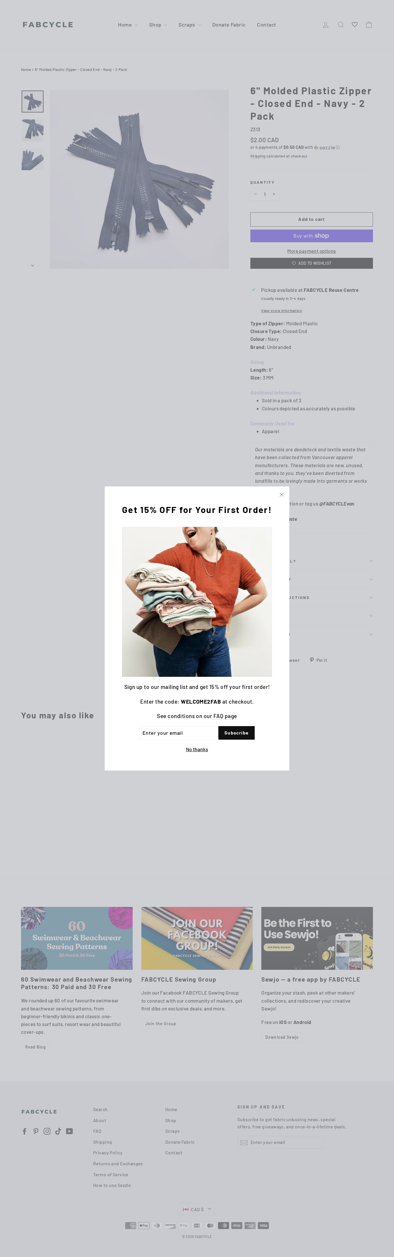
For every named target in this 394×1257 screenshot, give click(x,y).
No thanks (197, 749)
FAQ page (225, 716)
